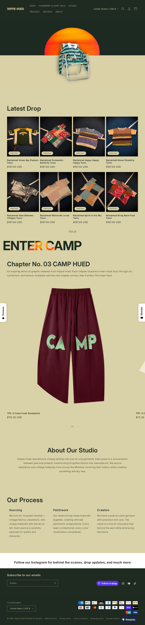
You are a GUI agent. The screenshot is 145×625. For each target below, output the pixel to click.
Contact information (114, 618)
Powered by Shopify (33, 618)
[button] (123, 9)
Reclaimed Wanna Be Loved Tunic (54, 216)
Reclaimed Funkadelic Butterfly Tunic (51, 161)
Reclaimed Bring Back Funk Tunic (120, 216)
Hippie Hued (20, 618)
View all (72, 231)
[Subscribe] (55, 583)
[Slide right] (79, 427)
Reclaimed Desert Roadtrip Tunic (120, 161)
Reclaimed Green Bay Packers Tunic (23, 161)
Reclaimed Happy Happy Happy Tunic (86, 161)
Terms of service (81, 618)
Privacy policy (65, 618)
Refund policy (50, 618)
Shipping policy (97, 618)
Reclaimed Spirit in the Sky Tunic (87, 216)
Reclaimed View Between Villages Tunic (20, 216)
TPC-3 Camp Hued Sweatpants (23, 413)
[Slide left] (66, 427)
